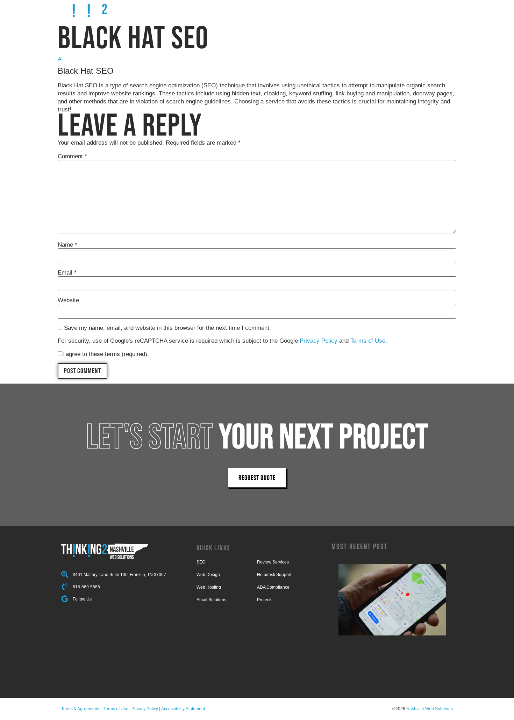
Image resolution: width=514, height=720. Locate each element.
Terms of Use (367, 340)
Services (283, 9)
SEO (201, 562)
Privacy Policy (318, 340)
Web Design (208, 574)
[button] (257, 65)
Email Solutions (211, 599)
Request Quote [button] (257, 477)
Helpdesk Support (274, 574)
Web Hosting (209, 587)
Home (257, 9)
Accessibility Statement (183, 708)
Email (67, 273)
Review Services (273, 562)
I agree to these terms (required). (105, 354)
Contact (409, 9)
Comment (72, 156)
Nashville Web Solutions (429, 708)
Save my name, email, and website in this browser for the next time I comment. (167, 328)
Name (67, 245)
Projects (314, 9)
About (382, 9)
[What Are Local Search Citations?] (392, 599)
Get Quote (440, 9)
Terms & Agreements (80, 708)
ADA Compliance (273, 587)
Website (68, 300)
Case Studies (350, 9)
